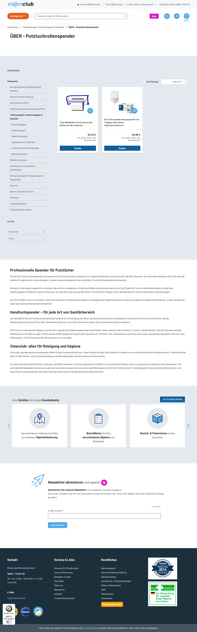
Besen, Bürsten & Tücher (22, 191)
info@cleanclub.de (16, 598)
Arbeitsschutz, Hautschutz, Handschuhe (23, 168)
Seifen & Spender (19, 136)
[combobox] (78, 16)
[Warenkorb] (187, 16)
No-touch (136, 288)
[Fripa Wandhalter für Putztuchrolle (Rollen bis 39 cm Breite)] (78, 102)
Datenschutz (107, 594)
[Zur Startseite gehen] (20, 4)
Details (77, 148)
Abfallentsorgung (18, 160)
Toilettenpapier (18, 130)
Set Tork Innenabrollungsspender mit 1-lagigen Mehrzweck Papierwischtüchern (121, 122)
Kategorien (12, 81)
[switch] (9, 621)
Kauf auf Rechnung (63, 572)
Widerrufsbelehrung (111, 585)
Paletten (14, 185)
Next (188, 425)
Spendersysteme (19, 154)
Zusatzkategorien (18, 203)
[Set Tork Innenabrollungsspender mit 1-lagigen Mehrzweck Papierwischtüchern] (122, 102)
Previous (8, 425)
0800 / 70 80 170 (183, 4)
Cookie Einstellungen (64, 598)
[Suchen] (125, 16)
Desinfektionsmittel (19, 102)
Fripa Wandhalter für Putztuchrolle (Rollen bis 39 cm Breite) (76, 124)
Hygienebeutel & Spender (23, 142)
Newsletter (59, 589)
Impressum (106, 598)
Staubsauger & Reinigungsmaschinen (27, 108)
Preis (11, 238)
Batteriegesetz (108, 568)
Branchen (14, 197)
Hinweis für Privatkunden (66, 568)
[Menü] (13, 605)
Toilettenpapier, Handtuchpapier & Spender (26, 117)
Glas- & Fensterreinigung (22, 96)
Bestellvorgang (108, 576)
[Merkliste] (90, 111)
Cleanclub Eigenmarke (20, 209)
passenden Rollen (46, 352)
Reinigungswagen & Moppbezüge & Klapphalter (26, 177)
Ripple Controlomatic (47, 330)
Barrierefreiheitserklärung (114, 572)
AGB (103, 589)
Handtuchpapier (19, 124)
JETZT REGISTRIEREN (172, 399)
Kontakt (58, 594)
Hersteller (13, 231)
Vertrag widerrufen (112, 604)
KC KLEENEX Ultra (23, 300)
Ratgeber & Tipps (62, 576)
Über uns (58, 585)
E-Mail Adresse (56, 511)
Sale (154, 16)
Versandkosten (91, 628)
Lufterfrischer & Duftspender (25, 148)
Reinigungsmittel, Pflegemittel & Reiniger (25, 89)
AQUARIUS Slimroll (23, 318)
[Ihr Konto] (177, 16)
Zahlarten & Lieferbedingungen (116, 581)
